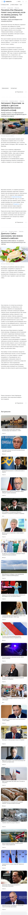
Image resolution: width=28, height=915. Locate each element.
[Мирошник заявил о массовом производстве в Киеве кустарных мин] (14, 756)
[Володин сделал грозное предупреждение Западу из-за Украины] (14, 673)
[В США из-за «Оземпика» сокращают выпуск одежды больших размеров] (14, 549)
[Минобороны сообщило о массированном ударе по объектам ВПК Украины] (14, 570)
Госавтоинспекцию (17, 197)
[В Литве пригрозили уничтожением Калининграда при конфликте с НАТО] (14, 425)
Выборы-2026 (5, 4)
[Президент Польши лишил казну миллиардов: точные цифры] (14, 714)
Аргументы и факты (14, 101)
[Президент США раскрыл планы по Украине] (14, 735)
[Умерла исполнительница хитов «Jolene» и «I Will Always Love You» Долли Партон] (14, 590)
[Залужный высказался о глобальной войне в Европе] (14, 466)
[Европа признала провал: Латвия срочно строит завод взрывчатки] (14, 839)
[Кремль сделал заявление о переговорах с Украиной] (14, 528)
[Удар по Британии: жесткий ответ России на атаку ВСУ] (14, 777)
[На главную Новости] (8, 1)
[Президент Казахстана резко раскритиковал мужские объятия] (14, 445)
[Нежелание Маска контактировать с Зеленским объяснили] (14, 880)
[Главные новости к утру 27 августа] (14, 818)
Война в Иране (14, 4)
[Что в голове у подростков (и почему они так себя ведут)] (14, 694)
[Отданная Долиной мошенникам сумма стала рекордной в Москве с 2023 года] (14, 611)
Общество (17, 7)
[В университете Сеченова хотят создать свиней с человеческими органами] (14, 797)
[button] (14, 126)
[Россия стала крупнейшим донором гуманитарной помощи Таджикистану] (14, 632)
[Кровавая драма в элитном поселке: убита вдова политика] (14, 652)
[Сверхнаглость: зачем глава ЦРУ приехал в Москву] (14, 859)
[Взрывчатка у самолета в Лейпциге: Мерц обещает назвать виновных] (14, 487)
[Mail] (4, 1)
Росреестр (16, 204)
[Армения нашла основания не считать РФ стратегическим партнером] (14, 901)
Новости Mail (10, 7)
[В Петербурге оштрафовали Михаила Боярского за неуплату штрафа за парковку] (14, 507)
